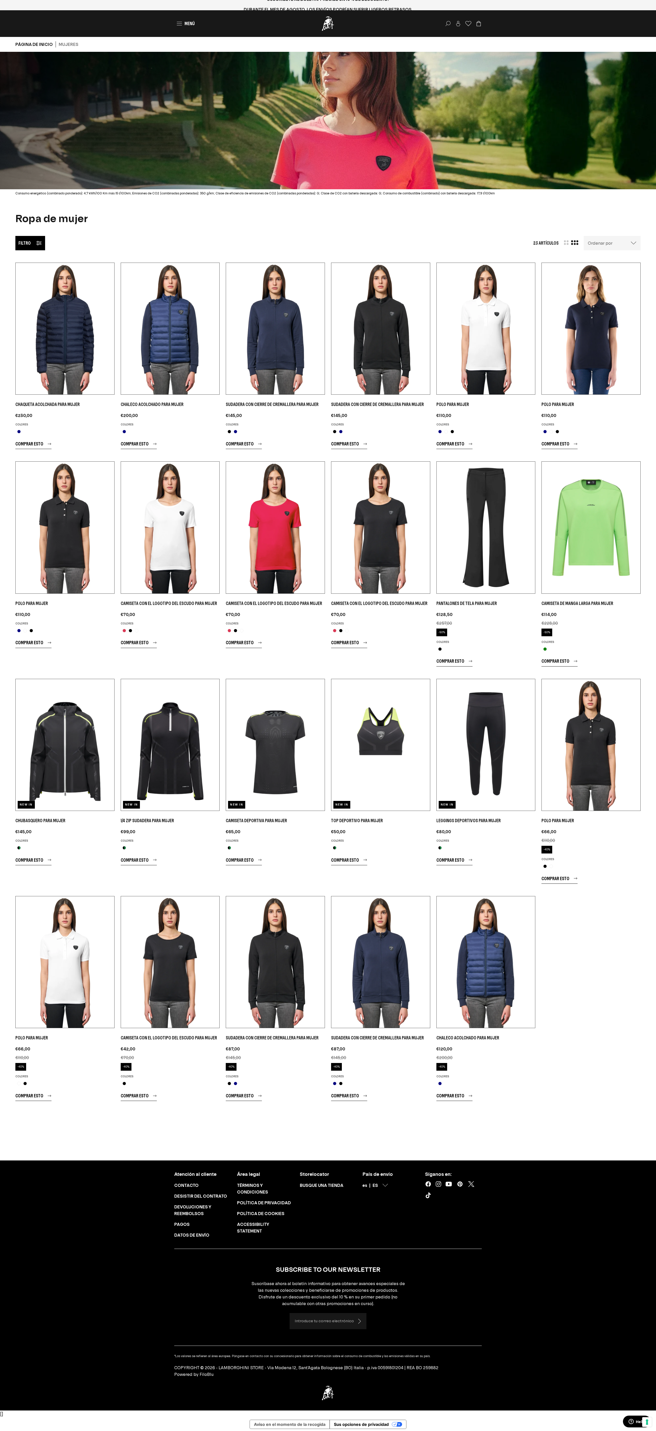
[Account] (458, 24)
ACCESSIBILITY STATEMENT (253, 1227)
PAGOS (182, 1224)
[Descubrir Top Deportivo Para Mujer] (380, 745)
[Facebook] (428, 1184)
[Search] (448, 24)
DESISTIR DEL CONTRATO (200, 1196)
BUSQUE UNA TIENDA (321, 1185)
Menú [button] (189, 23)
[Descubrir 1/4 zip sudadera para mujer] (170, 745)
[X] (471, 1184)
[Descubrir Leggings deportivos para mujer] (486, 745)
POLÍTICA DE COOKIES (260, 1213)
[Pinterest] (460, 1184)
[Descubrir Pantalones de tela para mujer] (486, 527)
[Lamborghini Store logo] (328, 23)
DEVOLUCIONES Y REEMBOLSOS (192, 1210)
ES (375, 1185)
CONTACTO (186, 1185)
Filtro (24, 243)
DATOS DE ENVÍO (191, 1235)
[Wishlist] (468, 24)
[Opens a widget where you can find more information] (637, 1422)
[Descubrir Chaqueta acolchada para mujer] (65, 328)
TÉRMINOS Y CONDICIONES (252, 1188)
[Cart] (479, 24)
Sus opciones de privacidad (361, 1424)
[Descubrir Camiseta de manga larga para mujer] (591, 527)
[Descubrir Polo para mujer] (486, 328)
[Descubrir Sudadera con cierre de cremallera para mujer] (275, 328)
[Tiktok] (429, 1196)
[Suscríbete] (359, 1321)
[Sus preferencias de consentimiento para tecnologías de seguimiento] (647, 1422)
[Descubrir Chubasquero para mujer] (65, 745)
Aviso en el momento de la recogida (289, 1424)
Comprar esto (29, 443)
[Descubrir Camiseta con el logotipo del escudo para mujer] (170, 527)
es (364, 1185)
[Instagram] (438, 1184)
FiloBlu (207, 1374)
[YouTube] (449, 1184)
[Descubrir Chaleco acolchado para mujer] (170, 328)
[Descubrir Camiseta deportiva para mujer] (275, 745)
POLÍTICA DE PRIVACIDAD (264, 1202)
